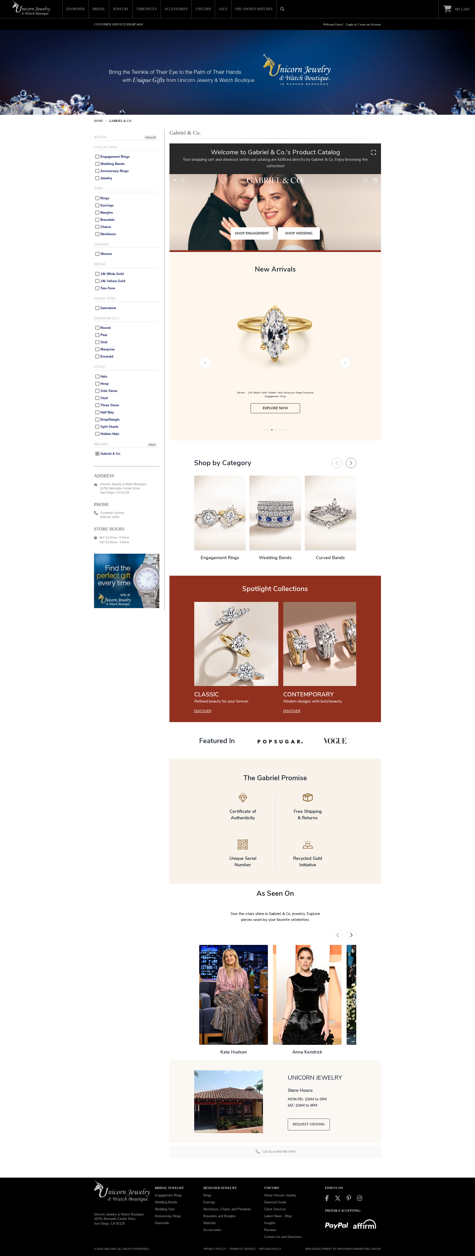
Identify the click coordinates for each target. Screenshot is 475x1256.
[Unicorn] (31, 8)
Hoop (104, 384)
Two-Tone (107, 288)
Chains (105, 227)
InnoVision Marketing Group (359, 1248)
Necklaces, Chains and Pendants (227, 1209)
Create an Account (369, 24)
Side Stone (108, 391)
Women (105, 254)
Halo (103, 376)
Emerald (106, 356)
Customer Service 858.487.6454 (118, 24)
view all (150, 137)
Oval (103, 342)
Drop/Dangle (109, 419)
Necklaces (107, 234)
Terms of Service (242, 1248)
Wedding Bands (112, 164)
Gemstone (107, 308)
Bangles (106, 212)
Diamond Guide (275, 1202)
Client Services (275, 1209)
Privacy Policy (215, 1248)
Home (98, 121)
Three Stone (109, 405)
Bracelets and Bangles (219, 1216)
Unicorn (109, 1248)
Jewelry (105, 178)
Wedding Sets (165, 1209)
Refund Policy (270, 1248)
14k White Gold (111, 274)
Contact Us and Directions (283, 1237)
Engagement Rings (114, 157)
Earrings (106, 205)
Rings (104, 198)
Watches (209, 1223)
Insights (270, 1223)
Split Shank (108, 427)
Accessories (212, 1230)
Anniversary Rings (114, 171)
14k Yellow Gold (112, 281)
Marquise (107, 349)
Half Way (106, 412)
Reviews (270, 1230)
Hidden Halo (109, 434)
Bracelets (107, 220)
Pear (103, 335)
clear (152, 444)
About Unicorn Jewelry (280, 1195)
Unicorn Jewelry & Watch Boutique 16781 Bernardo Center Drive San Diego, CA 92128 (119, 1218)
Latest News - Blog (277, 1216)
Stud (103, 398)
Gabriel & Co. (110, 454)
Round (105, 328)
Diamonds (162, 1223)
